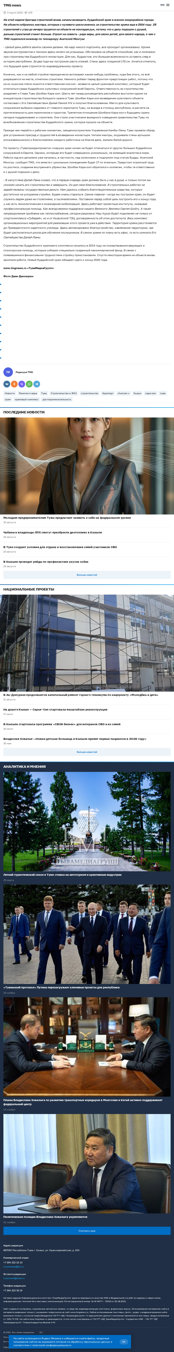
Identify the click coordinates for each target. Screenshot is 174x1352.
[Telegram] (36, 384)
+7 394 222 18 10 (12, 1262)
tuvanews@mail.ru (13, 1278)
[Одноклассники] (14, 384)
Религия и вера (28, 393)
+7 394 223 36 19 (12, 1290)
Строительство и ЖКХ (64, 393)
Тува (44, 393)
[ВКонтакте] (6, 384)
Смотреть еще (87, 1230)
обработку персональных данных (90, 1341)
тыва (163, 393)
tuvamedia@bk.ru (13, 1266)
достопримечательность (57, 399)
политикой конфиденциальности (51, 1345)
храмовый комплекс (27, 399)
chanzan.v (123, 393)
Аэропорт (108, 393)
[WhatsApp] (29, 384)
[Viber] (21, 384)
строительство (89, 393)
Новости (10, 393)
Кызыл (137, 393)
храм (8, 399)
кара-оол (150, 393)
